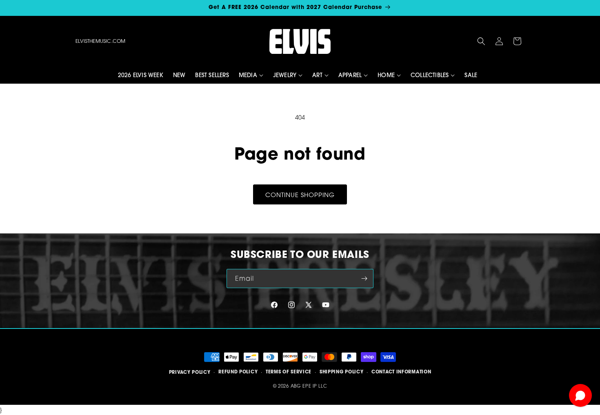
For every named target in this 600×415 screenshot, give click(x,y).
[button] (481, 41)
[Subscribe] (364, 278)
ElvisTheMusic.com (100, 41)
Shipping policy (342, 372)
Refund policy (238, 372)
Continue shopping (300, 194)
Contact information (401, 372)
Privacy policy (190, 372)
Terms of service (288, 372)
